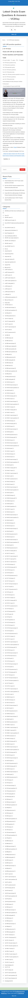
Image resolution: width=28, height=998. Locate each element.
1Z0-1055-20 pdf (8, 448)
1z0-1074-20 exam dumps (10, 652)
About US (14, 995)
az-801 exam (7, 275)
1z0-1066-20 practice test (10, 547)
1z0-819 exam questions (10, 896)
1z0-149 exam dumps (9, 785)
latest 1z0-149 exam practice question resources (14, 74)
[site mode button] (12, 30)
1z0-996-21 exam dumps (10, 954)
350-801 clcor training (9, 240)
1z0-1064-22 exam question (11, 517)
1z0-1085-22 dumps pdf (10, 741)
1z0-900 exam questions (10, 912)
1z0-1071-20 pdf (8, 586)
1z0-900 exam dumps (9, 909)
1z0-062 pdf (7, 313)
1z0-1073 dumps (8, 608)
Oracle (15, 147)
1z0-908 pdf (7, 926)
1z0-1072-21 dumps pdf (10, 600)
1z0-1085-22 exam (9, 744)
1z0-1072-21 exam (9, 603)
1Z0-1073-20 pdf (8, 630)
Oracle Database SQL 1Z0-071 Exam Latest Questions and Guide (14, 181)
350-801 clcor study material (11, 237)
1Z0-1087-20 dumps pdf (10, 752)
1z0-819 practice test (9, 901)
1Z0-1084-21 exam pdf (10, 730)
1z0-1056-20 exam (9, 456)
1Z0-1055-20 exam (9, 440)
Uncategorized (8, 980)
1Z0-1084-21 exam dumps (10, 727)
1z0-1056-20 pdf (8, 465)
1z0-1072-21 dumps (9, 597)
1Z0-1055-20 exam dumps (10, 442)
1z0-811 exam (8, 873)
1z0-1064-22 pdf (8, 520)
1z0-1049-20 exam (9, 426)
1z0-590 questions (9, 824)
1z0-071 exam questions (10, 975)
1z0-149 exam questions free (9, 62)
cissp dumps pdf (8, 253)
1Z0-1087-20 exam (9, 755)
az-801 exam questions (10, 280)
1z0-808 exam (8, 843)
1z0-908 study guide (9, 931)
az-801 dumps (8, 269)
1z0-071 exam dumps (9, 326)
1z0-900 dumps (8, 904)
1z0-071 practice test (9, 332)
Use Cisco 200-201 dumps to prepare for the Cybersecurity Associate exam (14, 186)
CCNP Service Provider (9, 220)
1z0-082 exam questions (10, 351)
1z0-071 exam (8, 324)
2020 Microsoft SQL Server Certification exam (14, 210)
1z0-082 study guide (9, 360)
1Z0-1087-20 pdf (8, 760)
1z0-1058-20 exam (9, 500)
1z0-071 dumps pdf (9, 321)
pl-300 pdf (7, 294)
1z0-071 (6, 967)
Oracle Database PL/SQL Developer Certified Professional (12, 82)
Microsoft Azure (8, 299)
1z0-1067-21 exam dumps (10, 556)
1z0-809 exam (8, 862)
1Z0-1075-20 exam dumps (10, 663)
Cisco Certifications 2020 (10, 235)
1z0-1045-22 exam (9, 398)
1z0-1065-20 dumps (9, 523)
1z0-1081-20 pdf (8, 708)
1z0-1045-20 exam (9, 382)
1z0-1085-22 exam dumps (10, 746)
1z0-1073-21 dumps (9, 636)
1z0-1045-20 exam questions (11, 387)
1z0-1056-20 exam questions (11, 462)
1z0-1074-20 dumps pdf (10, 647)
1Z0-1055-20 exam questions (11, 445)
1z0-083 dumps (8, 362)
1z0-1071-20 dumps (9, 578)
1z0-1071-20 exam (9, 581)
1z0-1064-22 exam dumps (10, 514)
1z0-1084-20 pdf (8, 719)
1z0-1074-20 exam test (10, 655)
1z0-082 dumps (8, 337)
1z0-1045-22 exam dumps (10, 401)
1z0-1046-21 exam (9, 412)
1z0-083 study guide (9, 379)
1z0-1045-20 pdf (8, 390)
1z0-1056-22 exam (9, 484)
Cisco (6, 215)
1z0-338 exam (8, 799)
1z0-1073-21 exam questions (11, 644)
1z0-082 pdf (7, 354)
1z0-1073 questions (9, 619)
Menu (13, 34)
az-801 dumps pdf (9, 272)
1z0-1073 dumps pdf (9, 611)
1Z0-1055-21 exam (9, 451)
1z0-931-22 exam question (10, 945)
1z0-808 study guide (9, 857)
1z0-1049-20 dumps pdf (10, 423)
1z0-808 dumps (8, 840)
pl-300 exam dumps (9, 291)
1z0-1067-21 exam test (10, 561)
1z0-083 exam (8, 365)
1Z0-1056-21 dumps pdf (10, 467)
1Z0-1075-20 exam (9, 661)
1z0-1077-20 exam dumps (10, 677)
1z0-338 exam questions (10, 804)
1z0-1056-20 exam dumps (10, 459)
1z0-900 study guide (9, 915)
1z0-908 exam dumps (9, 923)
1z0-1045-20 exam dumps (10, 384)
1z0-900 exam (8, 907)
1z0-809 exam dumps (9, 865)
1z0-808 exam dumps (9, 846)
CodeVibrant (21, 993)
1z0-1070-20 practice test (10, 575)
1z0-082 (6, 335)
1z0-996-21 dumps (9, 948)
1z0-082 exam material (10, 346)
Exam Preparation (9, 233)
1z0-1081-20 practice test (10, 710)
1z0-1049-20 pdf (8, 431)
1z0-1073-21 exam (9, 639)
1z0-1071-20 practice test (10, 589)
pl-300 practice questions (10, 297)
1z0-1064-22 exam (9, 512)
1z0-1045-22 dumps (9, 393)
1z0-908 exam (8, 920)
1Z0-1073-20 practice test (10, 633)
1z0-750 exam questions (10, 835)
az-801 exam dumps (9, 277)
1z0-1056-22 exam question (11, 489)
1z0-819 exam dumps (9, 893)
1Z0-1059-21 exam (9, 509)
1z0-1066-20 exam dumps (10, 539)
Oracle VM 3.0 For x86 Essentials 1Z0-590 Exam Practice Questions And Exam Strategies (15, 194)
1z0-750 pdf (7, 838)
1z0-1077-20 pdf (8, 683)
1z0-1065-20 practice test (10, 534)
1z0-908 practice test (9, 929)
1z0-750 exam (8, 829)
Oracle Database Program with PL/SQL (11, 86)
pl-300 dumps (8, 286)
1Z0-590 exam (8, 815)
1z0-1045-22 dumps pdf (10, 395)
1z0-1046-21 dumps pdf (10, 409)
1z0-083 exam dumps (9, 368)
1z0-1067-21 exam (9, 553)
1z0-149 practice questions (9, 65)
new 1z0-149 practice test (8, 79)
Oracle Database (8, 965)
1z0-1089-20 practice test (10, 777)
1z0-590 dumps (8, 813)
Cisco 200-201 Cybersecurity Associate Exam (14, 223)
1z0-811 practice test (9, 885)
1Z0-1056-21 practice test (10, 478)
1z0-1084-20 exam (9, 713)
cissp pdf (7, 264)
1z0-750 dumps (8, 826)
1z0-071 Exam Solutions (10, 978)
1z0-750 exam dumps (9, 832)
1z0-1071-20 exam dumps (10, 583)
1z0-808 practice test (9, 854)
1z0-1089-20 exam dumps (10, 771)
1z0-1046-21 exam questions (11, 418)
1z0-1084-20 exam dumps (10, 716)
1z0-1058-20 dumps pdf (10, 498)
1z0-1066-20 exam (9, 536)
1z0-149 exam (8, 782)
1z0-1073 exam (8, 614)
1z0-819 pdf (7, 898)
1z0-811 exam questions (10, 879)
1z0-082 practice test (9, 357)
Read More (6, 159)
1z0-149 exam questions (10, 788)
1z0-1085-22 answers (9, 735)
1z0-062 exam (8, 304)
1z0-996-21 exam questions (11, 956)
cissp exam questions (9, 262)
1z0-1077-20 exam (9, 675)
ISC (5, 248)
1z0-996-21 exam (8, 951)
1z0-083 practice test (9, 376)
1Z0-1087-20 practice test (10, 763)
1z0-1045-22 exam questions (11, 404)
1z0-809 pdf (7, 868)
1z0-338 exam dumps (9, 802)
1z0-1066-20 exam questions (11, 542)
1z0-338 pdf (7, 807)
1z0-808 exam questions (10, 849)
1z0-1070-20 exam (9, 570)
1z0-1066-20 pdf (8, 545)
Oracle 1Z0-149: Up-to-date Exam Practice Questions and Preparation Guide (13, 55)
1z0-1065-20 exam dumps (10, 528)
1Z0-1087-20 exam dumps (10, 757)
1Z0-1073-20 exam (9, 625)
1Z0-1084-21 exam (9, 724)
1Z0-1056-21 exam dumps (10, 473)
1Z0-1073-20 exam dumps (10, 628)
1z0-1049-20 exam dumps (10, 429)
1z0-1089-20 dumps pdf (10, 766)
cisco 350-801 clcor (9, 246)
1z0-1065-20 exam (9, 525)
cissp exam (7, 256)
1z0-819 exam (8, 890)
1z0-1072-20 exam (9, 594)
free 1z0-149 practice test (8, 72)
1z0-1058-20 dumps (9, 495)
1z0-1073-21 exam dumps (10, 641)
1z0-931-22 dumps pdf (10, 937)
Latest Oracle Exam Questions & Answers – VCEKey (14, 15)
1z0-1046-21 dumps (9, 407)
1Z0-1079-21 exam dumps (10, 688)
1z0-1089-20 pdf (8, 774)
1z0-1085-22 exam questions (11, 749)
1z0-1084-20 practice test (10, 722)
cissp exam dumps (9, 259)
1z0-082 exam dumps (9, 343)
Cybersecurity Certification (10, 230)
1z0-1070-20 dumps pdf (10, 567)
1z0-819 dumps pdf (9, 887)
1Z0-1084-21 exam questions (11, 733)
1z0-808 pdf (7, 851)
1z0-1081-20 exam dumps (10, 705)
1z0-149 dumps (7, 48)
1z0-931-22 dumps (9, 934)
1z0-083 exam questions (10, 371)
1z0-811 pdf (7, 882)
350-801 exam (8, 217)
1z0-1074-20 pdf (8, 658)
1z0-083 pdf (7, 373)
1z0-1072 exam (8, 592)
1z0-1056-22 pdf (8, 492)
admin (13, 60)
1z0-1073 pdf (8, 617)
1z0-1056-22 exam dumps (10, 487)
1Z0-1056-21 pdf (8, 476)
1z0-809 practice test (9, 871)
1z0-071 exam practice (10, 972)
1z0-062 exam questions (10, 310)
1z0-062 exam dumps (9, 307)
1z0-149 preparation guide (9, 67)
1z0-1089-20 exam (9, 768)
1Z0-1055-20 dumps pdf (10, 437)
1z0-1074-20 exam (9, 650)
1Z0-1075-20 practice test (10, 669)
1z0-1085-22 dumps (9, 738)
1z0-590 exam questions (10, 818)
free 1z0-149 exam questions (9, 69)
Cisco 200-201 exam (9, 227)
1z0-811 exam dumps (9, 876)
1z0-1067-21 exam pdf (10, 558)
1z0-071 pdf (7, 329)
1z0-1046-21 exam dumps (10, 415)
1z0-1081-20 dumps (9, 699)
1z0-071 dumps (8, 318)
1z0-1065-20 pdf (8, 531)
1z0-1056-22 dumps (9, 481)
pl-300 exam (7, 288)
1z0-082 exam (8, 340)
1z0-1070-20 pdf (8, 572)
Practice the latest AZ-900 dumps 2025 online (14, 190)
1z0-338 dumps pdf (9, 796)
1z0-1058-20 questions (10, 506)
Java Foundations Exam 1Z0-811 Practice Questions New (14, 198)
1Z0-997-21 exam (9, 962)
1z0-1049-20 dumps (9, 420)
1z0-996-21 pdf (8, 959)
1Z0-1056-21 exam (9, 470)
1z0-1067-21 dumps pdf (10, 550)
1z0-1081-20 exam (9, 702)
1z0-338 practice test (9, 810)
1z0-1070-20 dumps (9, 564)
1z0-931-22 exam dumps (10, 943)
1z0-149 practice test (9, 791)
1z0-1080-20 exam (9, 697)
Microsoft (7, 267)
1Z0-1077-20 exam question (11, 680)
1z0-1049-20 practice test (10, 434)
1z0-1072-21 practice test (10, 605)
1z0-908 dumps (8, 918)
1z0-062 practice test (9, 315)
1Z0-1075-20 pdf (8, 666)
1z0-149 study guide (9, 793)
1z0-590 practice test (9, 821)
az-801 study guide (9, 283)
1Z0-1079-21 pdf (8, 694)
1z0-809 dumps (8, 860)
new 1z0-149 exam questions (9, 76)
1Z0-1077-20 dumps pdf (10, 672)
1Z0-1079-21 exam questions (11, 691)
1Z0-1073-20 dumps (9, 622)
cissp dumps (7, 251)
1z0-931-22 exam (8, 940)
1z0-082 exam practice (10, 348)
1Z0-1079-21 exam (9, 686)
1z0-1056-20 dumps (9, 453)
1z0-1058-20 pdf (8, 503)
